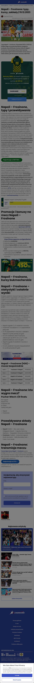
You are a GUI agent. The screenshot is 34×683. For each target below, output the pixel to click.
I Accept (17, 675)
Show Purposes (17, 680)
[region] (17, 673)
